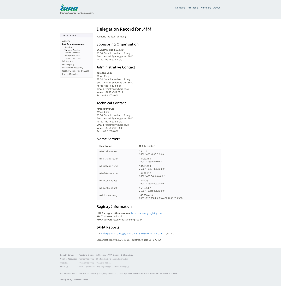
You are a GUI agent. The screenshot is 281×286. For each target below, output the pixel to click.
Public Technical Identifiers (147, 273)
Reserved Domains (70, 74)
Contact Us (124, 267)
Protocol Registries (86, 263)
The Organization (104, 267)
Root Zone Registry (86, 255)
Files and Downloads (72, 52)
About (216, 7)
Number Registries (86, 259)
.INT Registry (67, 61)
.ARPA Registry (68, 64)
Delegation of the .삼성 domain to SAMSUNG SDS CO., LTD (133, 233)
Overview (66, 40)
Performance (90, 267)
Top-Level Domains (72, 50)
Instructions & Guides (73, 58)
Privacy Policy (66, 279)
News (81, 267)
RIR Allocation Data (103, 259)
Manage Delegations (72, 55)
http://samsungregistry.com (146, 213)
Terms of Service (80, 279)
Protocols (193, 7)
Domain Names (67, 255)
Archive (116, 267)
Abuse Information (120, 259)
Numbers (206, 7)
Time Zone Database (104, 263)
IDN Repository (127, 255)
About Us (64, 267)
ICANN (174, 273)
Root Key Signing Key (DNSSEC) (75, 70)
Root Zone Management (73, 44)
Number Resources (68, 259)
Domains (180, 7)
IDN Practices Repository (72, 67)
